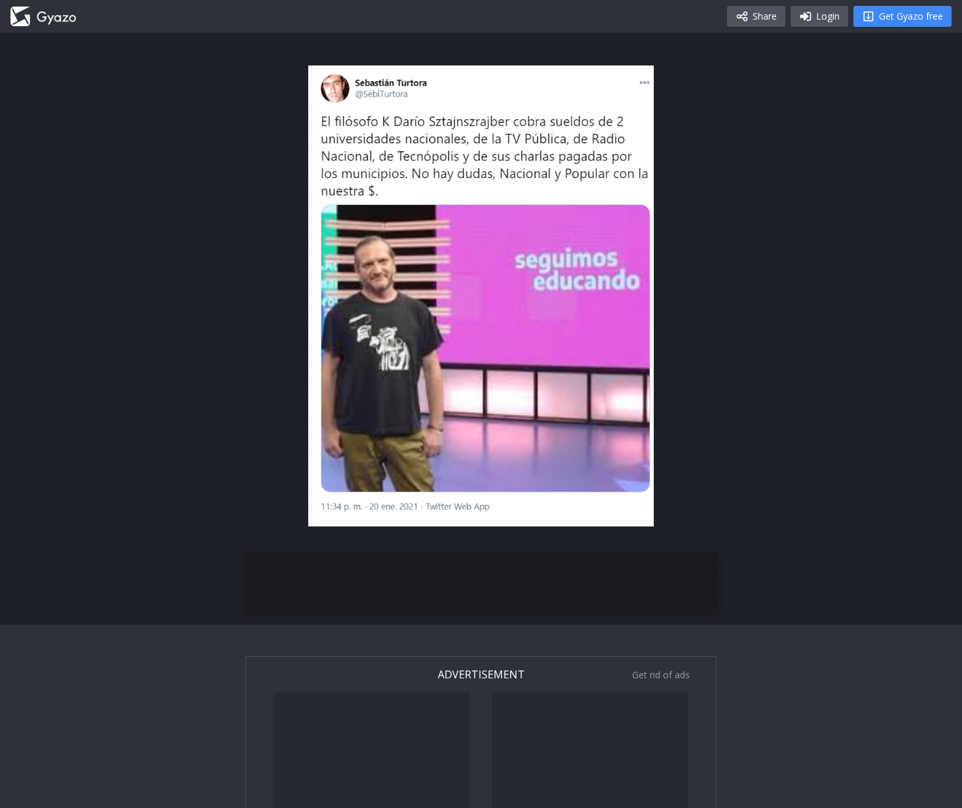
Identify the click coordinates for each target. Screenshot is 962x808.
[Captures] (43, 16)
